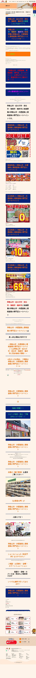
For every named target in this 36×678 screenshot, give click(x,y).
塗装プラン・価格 (13, 653)
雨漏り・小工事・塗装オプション (14, 655)
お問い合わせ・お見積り (27, 657)
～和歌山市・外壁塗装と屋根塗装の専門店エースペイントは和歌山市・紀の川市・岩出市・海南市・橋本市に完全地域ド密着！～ (18, 348)
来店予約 (26, 656)
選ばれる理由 (13, 1)
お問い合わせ (19, 370)
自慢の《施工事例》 (15, 472)
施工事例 (17, 1)
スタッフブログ (7, 14)
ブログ (15, 1)
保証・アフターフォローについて (14, 657)
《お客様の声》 (17, 501)
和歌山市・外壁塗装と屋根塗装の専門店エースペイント (18, 393)
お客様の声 (6, 655)
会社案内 (26, 658)
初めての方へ (10, 1)
